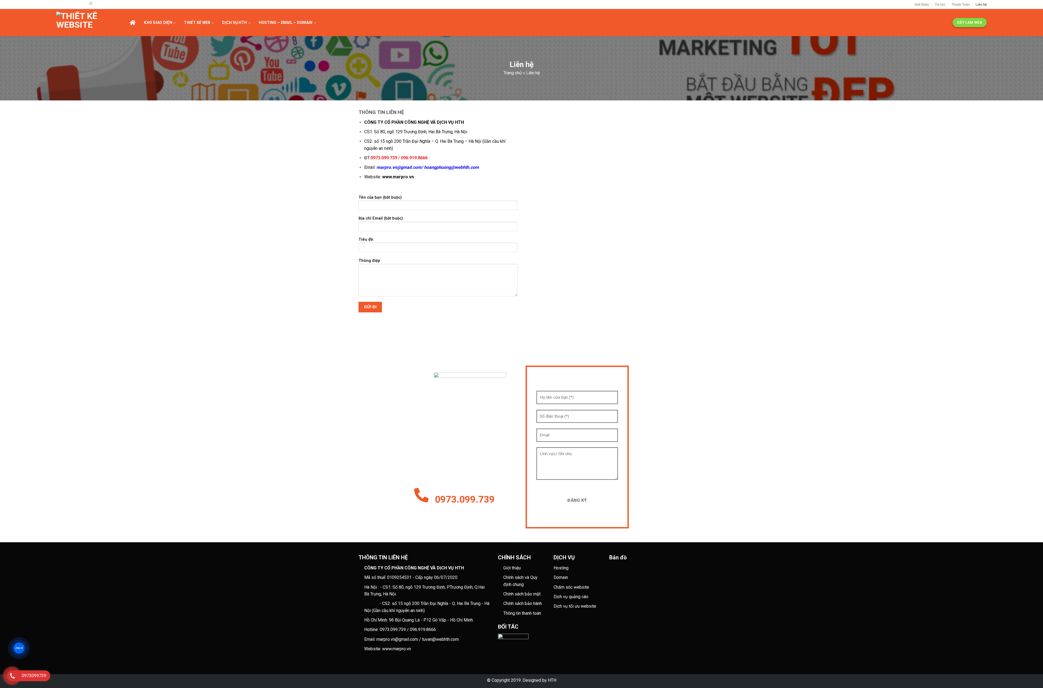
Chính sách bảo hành (522, 603)
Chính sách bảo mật (522, 594)
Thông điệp (369, 260)
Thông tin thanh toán (522, 613)
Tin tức (940, 4)
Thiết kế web (197, 22)
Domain (561, 577)
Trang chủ (513, 72)
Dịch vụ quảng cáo (571, 596)
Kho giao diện (158, 22)
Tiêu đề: (366, 239)
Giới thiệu (922, 4)
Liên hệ (981, 4)
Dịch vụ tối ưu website (575, 606)
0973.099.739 (465, 499)
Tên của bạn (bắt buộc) (380, 197)
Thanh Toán (961, 4)
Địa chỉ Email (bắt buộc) (381, 218)
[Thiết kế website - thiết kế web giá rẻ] (93, 22)
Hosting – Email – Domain (286, 22)
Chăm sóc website (571, 587)
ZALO (19, 648)
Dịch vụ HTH (234, 22)
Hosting (561, 567)
